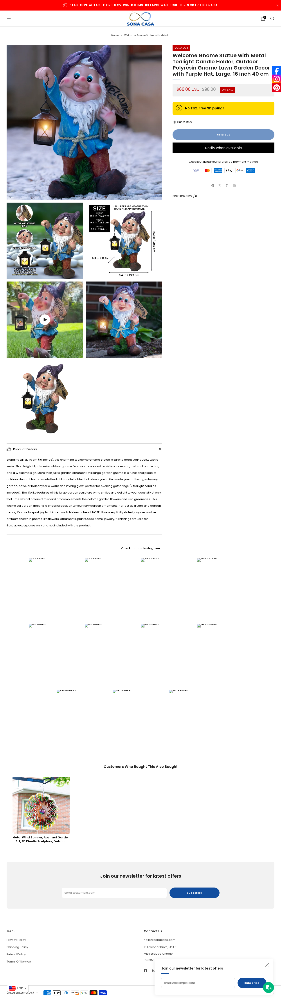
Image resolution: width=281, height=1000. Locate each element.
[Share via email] (234, 185)
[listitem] (140, 5)
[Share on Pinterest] (227, 185)
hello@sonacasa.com (159, 940)
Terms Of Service (19, 961)
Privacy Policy (16, 940)
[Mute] (67, 353)
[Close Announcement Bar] (277, 5)
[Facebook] (276, 70)
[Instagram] (276, 79)
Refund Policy (16, 954)
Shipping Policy (17, 947)
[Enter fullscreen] (76, 353)
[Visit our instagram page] (154, 970)
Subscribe (252, 983)
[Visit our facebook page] (145, 970)
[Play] (45, 319)
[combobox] (18, 988)
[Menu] (9, 18)
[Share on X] (220, 185)
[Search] (272, 18)
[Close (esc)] (267, 965)
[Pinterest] (276, 87)
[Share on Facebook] (213, 185)
